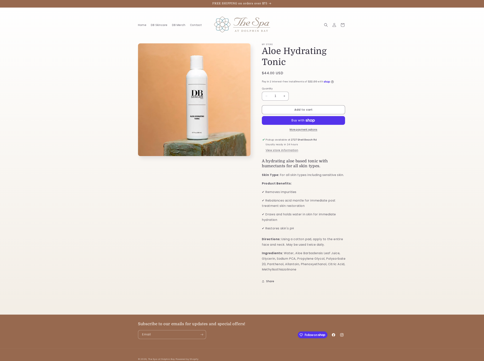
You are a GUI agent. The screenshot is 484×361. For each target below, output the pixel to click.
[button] (326, 25)
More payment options (303, 129)
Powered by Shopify (187, 359)
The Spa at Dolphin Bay (161, 359)
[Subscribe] (202, 334)
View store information (282, 150)
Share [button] (270, 281)
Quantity (267, 88)
